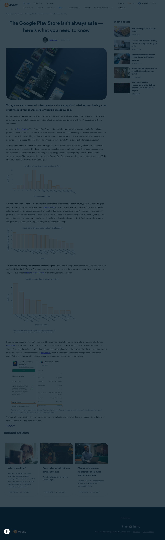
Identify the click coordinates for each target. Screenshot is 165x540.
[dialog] (82, 270)
